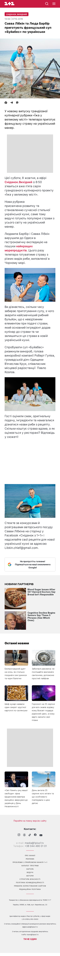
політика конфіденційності (30, 882)
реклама (30, 859)
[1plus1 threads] (24, 835)
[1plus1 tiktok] (30, 835)
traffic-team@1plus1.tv (30, 934)
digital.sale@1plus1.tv (30, 927)
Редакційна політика (30, 889)
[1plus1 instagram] (19, 835)
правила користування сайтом (30, 886)
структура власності (30, 879)
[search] (47, 4)
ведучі (30, 872)
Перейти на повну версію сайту (30, 820)
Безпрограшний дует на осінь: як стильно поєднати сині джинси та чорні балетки (16, 673)
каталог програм (30, 866)
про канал (30, 855)
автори (30, 876)
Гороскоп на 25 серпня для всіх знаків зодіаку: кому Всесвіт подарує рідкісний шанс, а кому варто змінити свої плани (43, 712)
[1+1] (9, 3)
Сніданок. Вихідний (16, 14)
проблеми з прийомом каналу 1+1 (30, 862)
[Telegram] (11, 103)
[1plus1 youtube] (41, 835)
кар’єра (30, 869)
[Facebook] (6, 103)
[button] (53, 4)
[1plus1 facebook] (35, 835)
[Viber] (17, 103)
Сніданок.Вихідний (18, 182)
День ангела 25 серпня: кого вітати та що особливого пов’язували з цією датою (43, 796)
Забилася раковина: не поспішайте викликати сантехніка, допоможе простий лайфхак (43, 673)
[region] (30, 153)
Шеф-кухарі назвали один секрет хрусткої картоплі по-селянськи (16, 707)
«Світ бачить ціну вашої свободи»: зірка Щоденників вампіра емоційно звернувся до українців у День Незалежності (16, 798)
